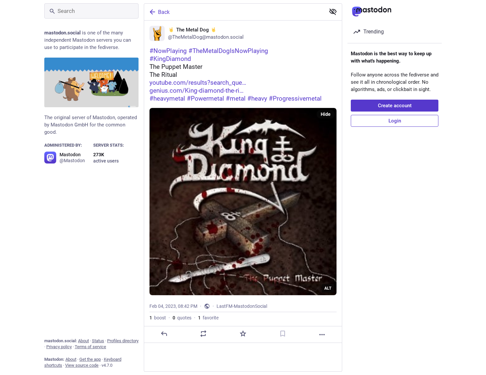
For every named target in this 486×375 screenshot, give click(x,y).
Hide (326, 114)
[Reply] (164, 334)
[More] (322, 335)
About (83, 340)
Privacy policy (59, 346)
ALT (327, 288)
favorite (208, 317)
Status (98, 340)
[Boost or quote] (203, 334)
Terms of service (90, 346)
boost (157, 317)
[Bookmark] (283, 334)
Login (394, 121)
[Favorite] (243, 334)
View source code (82, 365)
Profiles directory (123, 340)
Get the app (90, 359)
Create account (395, 106)
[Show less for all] (333, 12)
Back (164, 12)
